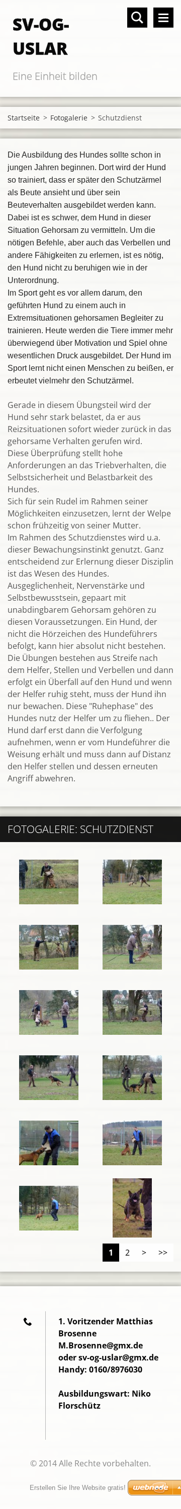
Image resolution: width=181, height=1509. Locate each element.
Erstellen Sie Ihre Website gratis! (78, 1487)
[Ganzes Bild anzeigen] (48, 881)
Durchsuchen (137, 18)
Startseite (24, 117)
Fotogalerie (68, 117)
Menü (163, 18)
